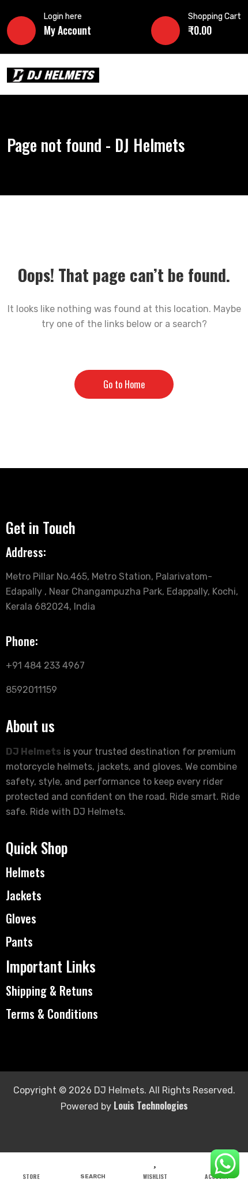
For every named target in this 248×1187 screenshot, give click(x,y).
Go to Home (124, 384)
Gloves (21, 918)
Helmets (25, 872)
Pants (19, 941)
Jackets (24, 895)
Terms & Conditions (52, 1013)
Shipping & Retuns (49, 990)
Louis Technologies (151, 1105)
